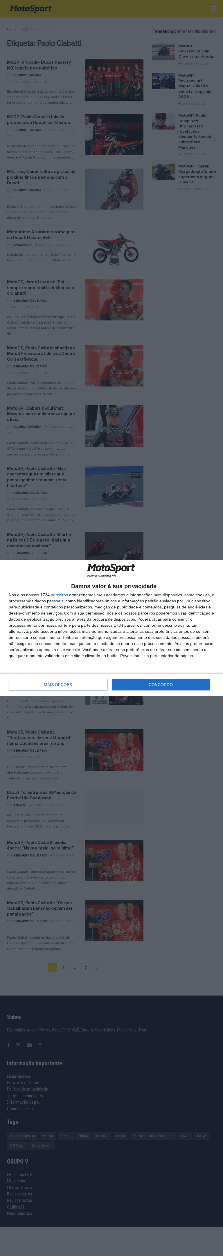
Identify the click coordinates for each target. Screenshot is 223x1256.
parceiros (59, 595)
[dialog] (111, 628)
